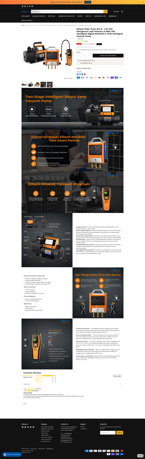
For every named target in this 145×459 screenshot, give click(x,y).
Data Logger (26, 16)
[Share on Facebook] (77, 74)
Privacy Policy (34, 448)
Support (80, 16)
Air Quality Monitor (38, 16)
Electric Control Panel (46, 439)
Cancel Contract (27, 20)
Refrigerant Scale (45, 431)
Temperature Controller (66, 16)
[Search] (105, 11)
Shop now (84, 2)
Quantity (79, 52)
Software (83, 426)
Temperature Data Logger (47, 426)
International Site (100, 16)
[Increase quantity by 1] (90, 55)
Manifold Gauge (45, 435)
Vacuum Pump (44, 433)
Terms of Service (25, 448)
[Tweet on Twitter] (80, 74)
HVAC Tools (51, 16)
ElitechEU (80, 38)
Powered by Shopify (26, 452)
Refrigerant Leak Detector (47, 428)
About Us (88, 16)
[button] (80, 41)
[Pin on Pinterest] (85, 74)
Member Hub (112, 16)
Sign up (120, 432)
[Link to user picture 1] (24, 403)
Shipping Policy (49, 448)
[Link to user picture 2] (25, 403)
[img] (31, 388)
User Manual (84, 428)
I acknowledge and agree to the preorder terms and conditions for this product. (97, 49)
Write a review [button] (117, 376)
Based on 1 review (28, 377)
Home (23, 25)
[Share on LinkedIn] (82, 74)
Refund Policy (42, 448)
